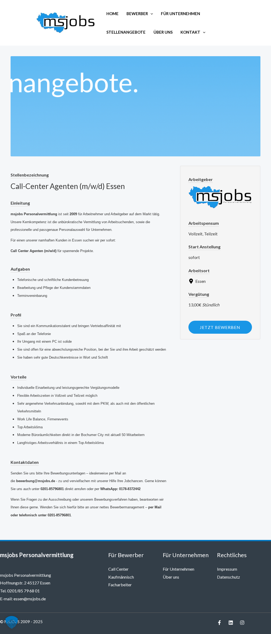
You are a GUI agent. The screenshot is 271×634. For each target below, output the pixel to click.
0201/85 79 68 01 (23, 590)
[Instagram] (242, 622)
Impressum (227, 568)
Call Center (118, 568)
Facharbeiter (120, 584)
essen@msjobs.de (29, 598)
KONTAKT (190, 32)
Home (112, 13)
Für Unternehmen (178, 568)
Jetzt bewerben (220, 327)
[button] (150, 13)
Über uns (171, 576)
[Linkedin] (230, 622)
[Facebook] (219, 622)
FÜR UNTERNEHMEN (180, 13)
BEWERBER (137, 13)
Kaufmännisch (121, 576)
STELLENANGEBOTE (126, 32)
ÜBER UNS (163, 32)
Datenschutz (228, 576)
